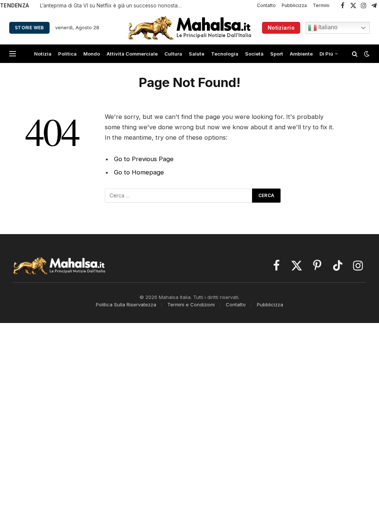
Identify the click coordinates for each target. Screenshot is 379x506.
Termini (321, 5)
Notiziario (281, 27)
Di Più (326, 54)
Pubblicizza (294, 5)
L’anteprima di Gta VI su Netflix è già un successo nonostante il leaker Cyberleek (114, 6)
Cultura (173, 54)
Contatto (266, 5)
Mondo (91, 54)
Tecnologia (224, 54)
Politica (67, 54)
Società (254, 54)
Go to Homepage (139, 172)
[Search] (355, 54)
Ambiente (301, 54)
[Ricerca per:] (179, 196)
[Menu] (12, 54)
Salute (196, 54)
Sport (276, 54)
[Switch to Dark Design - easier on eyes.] (366, 54)
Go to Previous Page (144, 159)
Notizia (42, 54)
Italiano (327, 27)
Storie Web (29, 27)
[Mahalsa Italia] (189, 27)
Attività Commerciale (132, 54)
